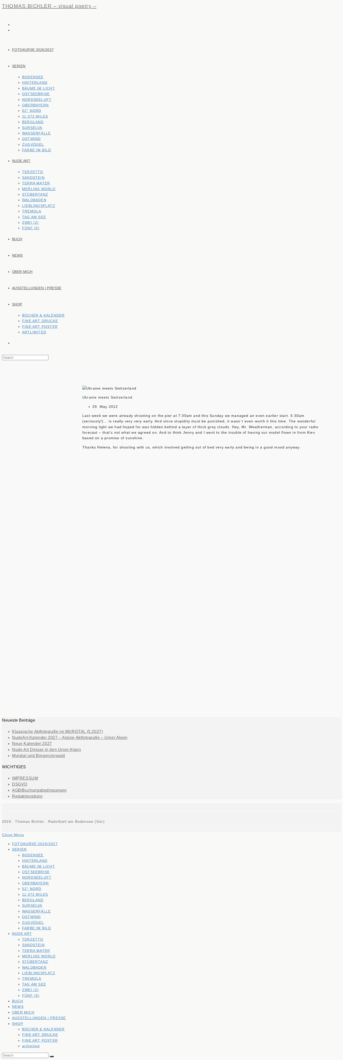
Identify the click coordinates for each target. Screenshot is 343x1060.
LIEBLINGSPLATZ (38, 973)
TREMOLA (31, 978)
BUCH (17, 1001)
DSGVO (19, 784)
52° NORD (31, 889)
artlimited (31, 1046)
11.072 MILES (35, 894)
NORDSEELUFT (36, 877)
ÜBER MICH (23, 1012)
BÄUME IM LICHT (38, 866)
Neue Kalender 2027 (32, 743)
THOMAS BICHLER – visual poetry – (49, 6)
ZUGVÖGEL (33, 923)
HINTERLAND (34, 861)
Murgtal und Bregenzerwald (38, 755)
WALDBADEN (34, 967)
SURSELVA (32, 905)
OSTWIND (31, 917)
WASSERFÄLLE (36, 911)
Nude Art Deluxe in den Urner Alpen (46, 749)
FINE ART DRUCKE (40, 1035)
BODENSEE (33, 855)
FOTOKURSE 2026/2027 (35, 844)
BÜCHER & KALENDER (43, 1029)
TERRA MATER (36, 951)
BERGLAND (33, 900)
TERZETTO (32, 939)
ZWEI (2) (30, 990)
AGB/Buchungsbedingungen (39, 790)
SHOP (17, 1024)
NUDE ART (22, 934)
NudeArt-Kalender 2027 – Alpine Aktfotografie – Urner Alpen (70, 737)
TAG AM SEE (34, 984)
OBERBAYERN (35, 883)
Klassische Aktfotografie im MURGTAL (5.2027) (57, 731)
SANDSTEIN (33, 945)
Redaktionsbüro (27, 796)
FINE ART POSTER (40, 1040)
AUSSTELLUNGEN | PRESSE (39, 1018)
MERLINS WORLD (39, 956)
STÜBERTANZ (35, 962)
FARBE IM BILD (36, 928)
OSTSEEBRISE (36, 872)
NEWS (18, 1007)
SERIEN (19, 849)
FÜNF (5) (31, 996)
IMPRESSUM (25, 778)
